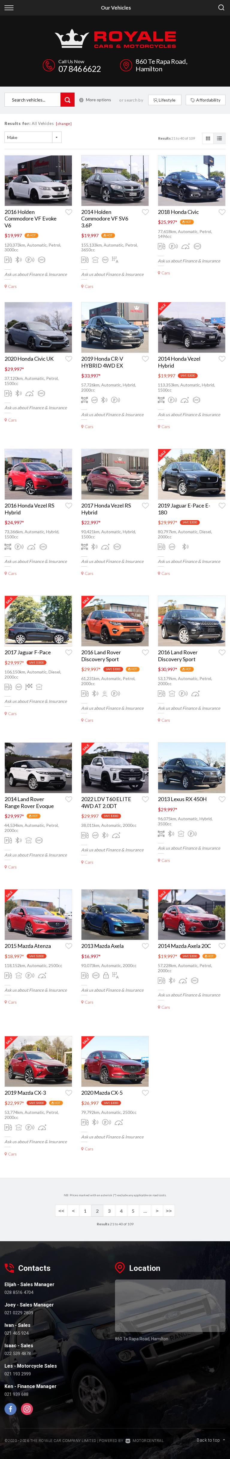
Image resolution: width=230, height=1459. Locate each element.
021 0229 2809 (18, 1312)
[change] (64, 124)
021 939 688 (16, 1394)
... (145, 1211)
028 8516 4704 (18, 1292)
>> (169, 1211)
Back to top (208, 1440)
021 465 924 (16, 1333)
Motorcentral (148, 1441)
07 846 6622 (79, 69)
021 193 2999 (17, 1374)
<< (61, 1211)
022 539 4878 (17, 1353)
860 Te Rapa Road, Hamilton (161, 65)
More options (98, 99)
